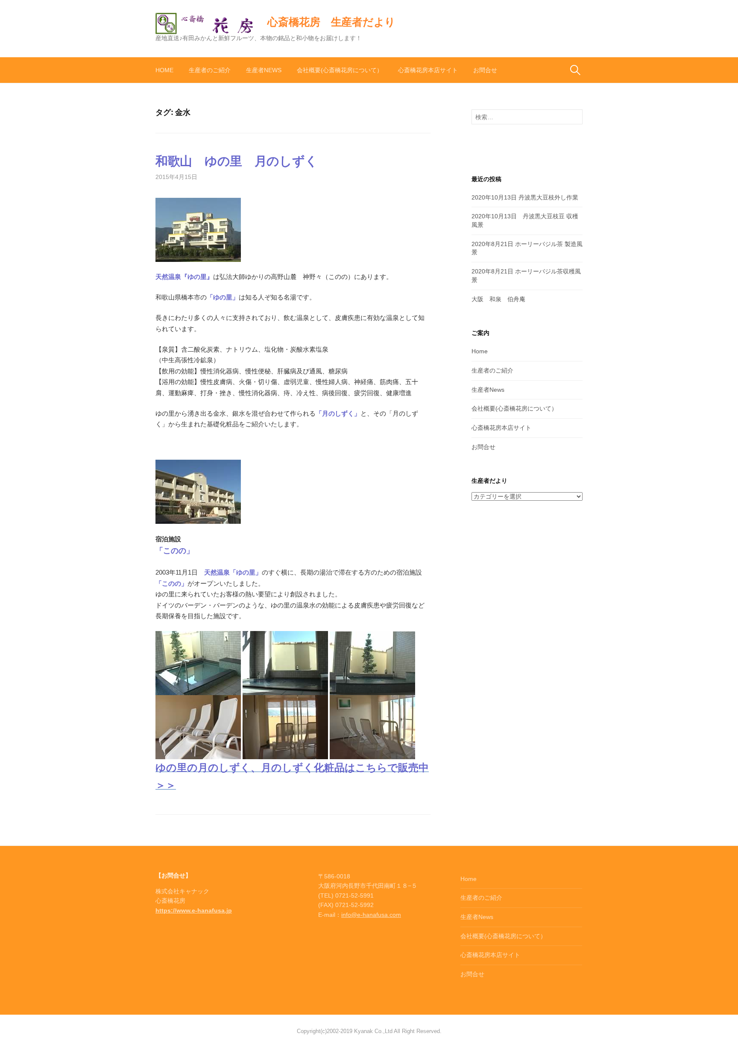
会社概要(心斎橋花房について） (340, 70)
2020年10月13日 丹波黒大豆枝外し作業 (525, 197)
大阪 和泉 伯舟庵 (498, 299)
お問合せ (485, 70)
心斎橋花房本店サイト (428, 70)
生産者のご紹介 (210, 70)
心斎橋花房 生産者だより (331, 22)
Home (164, 70)
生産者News (263, 70)
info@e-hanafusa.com (371, 914)
